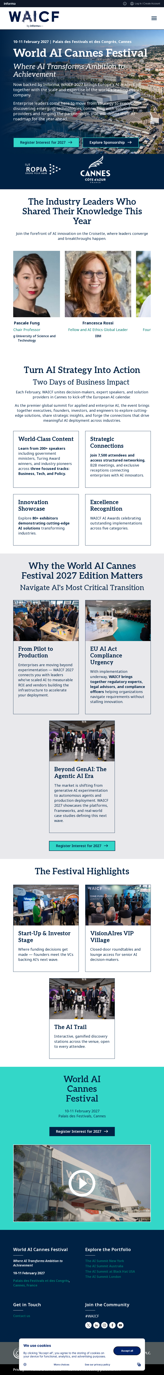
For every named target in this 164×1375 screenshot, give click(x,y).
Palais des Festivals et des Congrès (41, 1280)
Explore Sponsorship (107, 142)
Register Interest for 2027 (42, 142)
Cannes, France (25, 1285)
